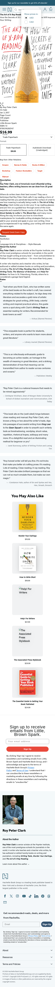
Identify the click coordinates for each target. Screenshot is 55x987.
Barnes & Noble (20, 165)
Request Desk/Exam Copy (13, 232)
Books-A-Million (38, 165)
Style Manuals (34, 244)
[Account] (45, 9)
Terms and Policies (11, 963)
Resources (8, 957)
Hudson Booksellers (24, 170)
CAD (31, 21)
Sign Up (27, 749)
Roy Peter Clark (10, 107)
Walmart (5, 176)
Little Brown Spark (8, 123)
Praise (3, 279)
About (5, 950)
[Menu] (4, 9)
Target (39, 170)
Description (5, 180)
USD (31, 17)
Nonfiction (4, 238)
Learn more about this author (15, 864)
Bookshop (6, 170)
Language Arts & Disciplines (13, 244)
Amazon (5, 165)
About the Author (8, 247)
